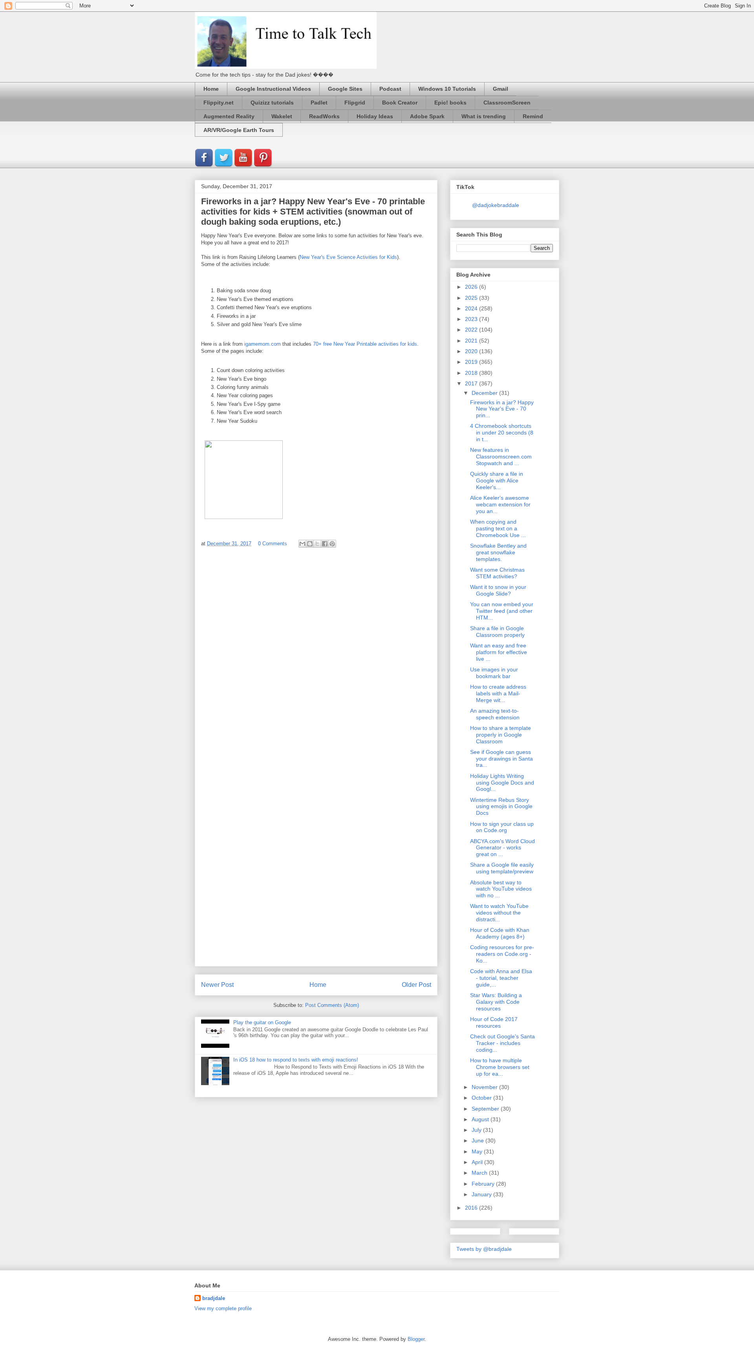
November (485, 1087)
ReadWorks (324, 116)
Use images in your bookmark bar (494, 672)
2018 (472, 373)
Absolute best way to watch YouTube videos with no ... (501, 889)
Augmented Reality (228, 116)
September (486, 1109)
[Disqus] (316, 659)
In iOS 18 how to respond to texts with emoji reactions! (295, 1060)
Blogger (416, 1339)
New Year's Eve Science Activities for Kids (348, 257)
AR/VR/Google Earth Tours (238, 130)
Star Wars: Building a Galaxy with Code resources (496, 1002)
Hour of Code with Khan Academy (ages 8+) (499, 933)
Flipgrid (354, 102)
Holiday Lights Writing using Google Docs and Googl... (502, 782)
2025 (472, 298)
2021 (472, 340)
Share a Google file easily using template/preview (502, 868)
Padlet (319, 102)
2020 (472, 351)
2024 (472, 308)
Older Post (416, 984)
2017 (472, 383)
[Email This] (302, 544)
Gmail (500, 89)
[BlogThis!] (310, 544)
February (484, 1184)
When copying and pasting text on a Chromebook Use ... (498, 528)
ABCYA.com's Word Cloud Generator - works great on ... (502, 848)
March (480, 1173)
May (478, 1151)
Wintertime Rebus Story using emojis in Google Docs (501, 806)
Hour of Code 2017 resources (494, 1022)
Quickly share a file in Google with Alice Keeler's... (496, 480)
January (482, 1194)
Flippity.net (218, 102)
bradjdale (213, 1298)
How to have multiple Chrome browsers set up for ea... (499, 1067)
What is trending (483, 116)
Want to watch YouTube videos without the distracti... (499, 912)
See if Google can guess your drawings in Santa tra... (501, 758)
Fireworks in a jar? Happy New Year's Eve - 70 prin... (502, 409)
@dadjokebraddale (495, 205)
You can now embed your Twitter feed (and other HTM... (501, 611)
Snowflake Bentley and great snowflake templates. (498, 552)
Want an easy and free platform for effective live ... (498, 652)
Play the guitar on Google (262, 1022)
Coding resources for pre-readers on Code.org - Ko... (502, 954)
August (481, 1119)
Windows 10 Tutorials (447, 89)
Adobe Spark (427, 116)
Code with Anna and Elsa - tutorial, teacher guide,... (501, 978)
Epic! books (450, 102)
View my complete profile (223, 1308)
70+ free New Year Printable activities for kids (365, 344)
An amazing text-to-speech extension (495, 714)
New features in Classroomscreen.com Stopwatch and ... (501, 456)
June (478, 1140)
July (477, 1130)
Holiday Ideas (375, 116)
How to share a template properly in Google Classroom (500, 734)
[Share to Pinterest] (332, 544)
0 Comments (272, 543)
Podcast (390, 89)
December (485, 393)
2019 (472, 362)
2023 (472, 319)
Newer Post (217, 984)
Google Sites (345, 89)
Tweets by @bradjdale (484, 1249)
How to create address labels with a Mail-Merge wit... (498, 693)
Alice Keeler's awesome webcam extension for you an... (500, 504)
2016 (472, 1208)
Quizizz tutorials (272, 102)
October (482, 1098)
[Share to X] (317, 544)
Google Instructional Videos (273, 89)
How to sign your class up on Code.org (502, 827)
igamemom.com (262, 344)
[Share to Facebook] (325, 544)
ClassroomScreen (507, 102)
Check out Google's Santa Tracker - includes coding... (502, 1043)
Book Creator (399, 102)
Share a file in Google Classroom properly (497, 631)
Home (211, 89)
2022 (472, 329)
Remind (533, 116)
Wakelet (281, 116)
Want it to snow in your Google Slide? (498, 590)
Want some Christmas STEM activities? (497, 573)
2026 (472, 287)
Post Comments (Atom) (332, 1005)
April (478, 1162)
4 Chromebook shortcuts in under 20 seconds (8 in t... (501, 432)
